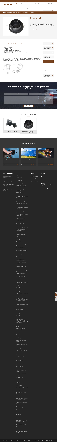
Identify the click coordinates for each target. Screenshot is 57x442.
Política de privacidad (19, 396)
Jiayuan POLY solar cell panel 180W (22, 203)
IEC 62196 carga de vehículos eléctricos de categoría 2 (22, 194)
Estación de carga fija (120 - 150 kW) (22, 227)
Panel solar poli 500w (19, 366)
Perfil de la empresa (19, 177)
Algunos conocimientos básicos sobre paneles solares (22, 390)
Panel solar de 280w (19, 280)
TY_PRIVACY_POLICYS (43, 440)
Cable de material (19, 180)
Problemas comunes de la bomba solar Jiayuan (21, 358)
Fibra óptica (18, 334)
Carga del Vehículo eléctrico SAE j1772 (22, 266)
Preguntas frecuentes (19, 309)
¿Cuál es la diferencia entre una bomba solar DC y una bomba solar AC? (21, 329)
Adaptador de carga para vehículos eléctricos (48, 57)
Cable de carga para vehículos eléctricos (47, 52)
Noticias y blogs (18, 382)
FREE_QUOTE (35, 29)
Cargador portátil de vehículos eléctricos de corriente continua (21, 260)
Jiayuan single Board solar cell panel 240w (22, 245)
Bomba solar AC (18, 315)
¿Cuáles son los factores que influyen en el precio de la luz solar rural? (22, 399)
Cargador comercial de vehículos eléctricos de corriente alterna (21, 225)
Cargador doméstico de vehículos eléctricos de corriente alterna (21, 186)
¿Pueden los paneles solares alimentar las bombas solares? (22, 252)
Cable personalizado (19, 377)
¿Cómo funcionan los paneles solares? (22, 304)
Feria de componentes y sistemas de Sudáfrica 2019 (22, 239)
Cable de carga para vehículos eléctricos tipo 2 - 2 (21, 374)
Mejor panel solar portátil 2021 (21, 424)
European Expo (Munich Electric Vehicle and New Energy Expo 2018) (22, 199)
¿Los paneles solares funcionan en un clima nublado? (22, 208)
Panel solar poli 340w (19, 360)
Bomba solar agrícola (19, 385)
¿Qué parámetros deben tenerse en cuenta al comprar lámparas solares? (22, 407)
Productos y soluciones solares (21, 218)
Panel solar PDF (18, 241)
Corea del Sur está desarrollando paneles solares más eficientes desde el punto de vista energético (22, 299)
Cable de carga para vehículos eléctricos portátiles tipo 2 (21, 230)
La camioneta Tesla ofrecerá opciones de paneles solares (22, 338)
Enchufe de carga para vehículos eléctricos (22, 12)
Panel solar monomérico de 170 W (21, 250)
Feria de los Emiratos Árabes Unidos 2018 (22, 271)
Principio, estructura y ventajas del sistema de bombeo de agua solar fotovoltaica (11, 160)
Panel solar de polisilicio (20, 183)
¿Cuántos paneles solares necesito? (21, 350)
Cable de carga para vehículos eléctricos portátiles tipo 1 (21, 190)
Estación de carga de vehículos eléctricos (47, 48)
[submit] (53, 10)
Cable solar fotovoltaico (20, 356)
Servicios (17, 182)
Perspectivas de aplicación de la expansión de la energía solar (21, 268)
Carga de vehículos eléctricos (11, 12)
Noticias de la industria (19, 254)
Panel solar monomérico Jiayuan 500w (21, 302)
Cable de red (18, 291)
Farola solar (18, 362)
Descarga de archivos (34, 181)
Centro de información (28, 143)
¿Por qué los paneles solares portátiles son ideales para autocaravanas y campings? (45, 160)
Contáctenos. (43, 173)
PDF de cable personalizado (20, 201)
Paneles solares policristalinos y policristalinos (21, 393)
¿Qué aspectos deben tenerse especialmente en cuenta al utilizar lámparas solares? (21, 412)
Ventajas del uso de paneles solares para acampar (21, 432)
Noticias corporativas (19, 220)
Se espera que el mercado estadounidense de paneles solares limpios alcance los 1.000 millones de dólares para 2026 (22, 321)
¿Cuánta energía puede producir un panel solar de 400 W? (21, 324)
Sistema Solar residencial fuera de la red (22, 368)
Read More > (16, 164)
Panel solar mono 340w (20, 306)
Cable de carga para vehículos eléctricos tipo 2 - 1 (21, 364)
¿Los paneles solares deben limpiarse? (22, 247)
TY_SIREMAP (35, 440)
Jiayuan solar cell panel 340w (20, 276)
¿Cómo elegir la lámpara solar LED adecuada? (21, 403)
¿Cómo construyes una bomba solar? (22, 282)
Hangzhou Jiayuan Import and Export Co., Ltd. (15, 440)
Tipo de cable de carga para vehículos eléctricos (22, 388)
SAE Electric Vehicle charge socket (47, 71)
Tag (16, 426)
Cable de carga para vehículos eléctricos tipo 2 (21, 296)
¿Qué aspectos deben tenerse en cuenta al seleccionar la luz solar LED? (22, 417)
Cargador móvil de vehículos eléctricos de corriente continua (22, 294)
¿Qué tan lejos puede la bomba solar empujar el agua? (22, 215)
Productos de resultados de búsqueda (22, 418)
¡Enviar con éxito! (18, 414)
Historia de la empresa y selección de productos (22, 197)
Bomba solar (18, 287)
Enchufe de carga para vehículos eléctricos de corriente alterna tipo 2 (47, 68)
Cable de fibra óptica (19, 313)
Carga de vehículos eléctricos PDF (21, 273)
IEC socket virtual (31, 12)
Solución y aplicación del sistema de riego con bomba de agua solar (28, 160)
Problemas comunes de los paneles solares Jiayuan (21, 317)
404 (16, 409)
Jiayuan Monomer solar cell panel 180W (21, 205)
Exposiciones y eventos (19, 285)
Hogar (5, 12)
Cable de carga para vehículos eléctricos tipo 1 (21, 263)
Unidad (17, 380)
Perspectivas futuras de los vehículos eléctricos (22, 237)
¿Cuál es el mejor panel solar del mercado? (21, 279)
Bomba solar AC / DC (19, 348)
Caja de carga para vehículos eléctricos (47, 43)
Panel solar (18, 256)
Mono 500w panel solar (20, 326)
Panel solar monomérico (20, 223)
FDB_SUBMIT (28, 105)
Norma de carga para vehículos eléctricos (47, 76)
